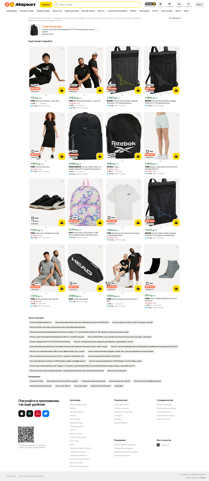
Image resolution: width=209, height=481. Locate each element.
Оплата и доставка (121, 408)
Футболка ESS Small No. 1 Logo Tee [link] (84, 101)
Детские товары (76, 463)
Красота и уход (76, 434)
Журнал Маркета (121, 423)
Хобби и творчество (78, 437)
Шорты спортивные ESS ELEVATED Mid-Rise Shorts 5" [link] (161, 168)
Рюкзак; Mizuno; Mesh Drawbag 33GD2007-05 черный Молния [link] (122, 102)
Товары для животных (78, 455)
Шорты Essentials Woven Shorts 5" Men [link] (122, 300)
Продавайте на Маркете (123, 448)
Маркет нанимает (164, 419)
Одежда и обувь (76, 423)
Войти (199, 4)
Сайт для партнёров (122, 455)
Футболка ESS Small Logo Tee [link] (44, 299)
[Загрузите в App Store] (21, 416)
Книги (72, 444)
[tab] (12, 11)
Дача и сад (74, 441)
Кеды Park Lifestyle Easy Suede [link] (44, 233)
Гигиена (73, 415)
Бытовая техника (76, 412)
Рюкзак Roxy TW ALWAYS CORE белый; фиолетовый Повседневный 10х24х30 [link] (83, 234)
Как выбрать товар (121, 405)
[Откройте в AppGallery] (37, 416)
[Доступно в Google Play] (29, 416)
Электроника (75, 419)
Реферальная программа (166, 408)
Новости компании (164, 405)
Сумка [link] (113, 167)
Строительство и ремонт (80, 459)
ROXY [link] (71, 233)
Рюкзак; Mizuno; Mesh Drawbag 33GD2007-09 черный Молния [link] (160, 102)
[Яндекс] (203, 478)
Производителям (163, 412)
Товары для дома (76, 426)
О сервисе (118, 415)
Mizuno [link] (110, 101)
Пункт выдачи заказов (165, 415)
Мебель (73, 408)
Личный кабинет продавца (124, 445)
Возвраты (118, 419)
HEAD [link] (71, 299)
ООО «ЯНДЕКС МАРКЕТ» (196, 475)
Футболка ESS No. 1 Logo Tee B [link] (44, 101)
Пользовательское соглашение (31, 476)
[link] (40, 322)
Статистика (10, 476)
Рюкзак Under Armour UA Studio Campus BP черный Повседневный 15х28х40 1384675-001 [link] (85, 168)
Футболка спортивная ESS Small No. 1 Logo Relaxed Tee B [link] (123, 234)
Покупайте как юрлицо (123, 412)
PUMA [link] (32, 101)
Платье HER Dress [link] (40, 167)
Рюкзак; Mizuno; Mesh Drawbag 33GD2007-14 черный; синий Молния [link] (160, 234)
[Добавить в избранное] (62, 49)
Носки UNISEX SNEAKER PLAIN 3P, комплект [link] (161, 300)
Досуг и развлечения (78, 405)
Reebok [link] (110, 167)
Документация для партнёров (126, 452)
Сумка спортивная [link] (78, 299)
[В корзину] (61, 90)
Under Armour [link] (75, 167)
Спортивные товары (78, 452)
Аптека (73, 430)
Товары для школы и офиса (80, 448)
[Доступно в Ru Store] (45, 416)
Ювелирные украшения (79, 466)
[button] (174, 445)
